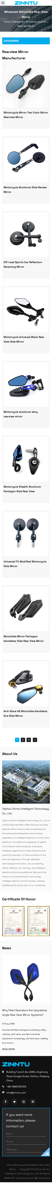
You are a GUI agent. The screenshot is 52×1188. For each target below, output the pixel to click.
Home (7, 21)
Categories (18, 21)
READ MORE (12, 1049)
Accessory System (36, 21)
